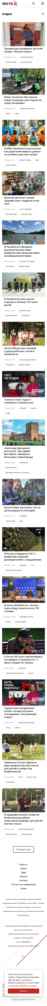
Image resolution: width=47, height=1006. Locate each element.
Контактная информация (23, 884)
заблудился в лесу (26, 617)
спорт (20, 777)
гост (32, 565)
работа (17, 728)
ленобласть (10, 266)
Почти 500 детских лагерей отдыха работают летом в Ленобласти (20, 351)
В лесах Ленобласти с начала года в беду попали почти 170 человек (21, 608)
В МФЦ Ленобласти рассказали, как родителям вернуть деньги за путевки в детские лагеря (22, 151)
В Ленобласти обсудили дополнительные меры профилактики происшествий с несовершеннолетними (22, 251)
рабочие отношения (14, 570)
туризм (33, 408)
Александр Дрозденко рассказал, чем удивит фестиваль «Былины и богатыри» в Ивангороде (18, 452)
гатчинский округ (26, 57)
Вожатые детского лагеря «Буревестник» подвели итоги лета (21, 200)
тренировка (10, 782)
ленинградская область (15, 673)
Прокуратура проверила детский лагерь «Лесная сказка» (23, 50)
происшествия (20, 622)
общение (23, 565)
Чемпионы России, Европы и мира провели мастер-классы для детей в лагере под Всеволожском (21, 767)
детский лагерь (26, 62)
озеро (8, 113)
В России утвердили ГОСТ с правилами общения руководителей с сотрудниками (22, 556)
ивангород (24, 462)
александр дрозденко (28, 360)
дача (21, 521)
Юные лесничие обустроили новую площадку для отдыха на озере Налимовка (23, 99)
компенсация (11, 165)
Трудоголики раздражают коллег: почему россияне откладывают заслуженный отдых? (20, 713)
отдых (17, 113)
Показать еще (23, 849)
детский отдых (11, 62)
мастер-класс (32, 777)
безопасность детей (27, 261)
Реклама (23, 880)
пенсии (30, 673)
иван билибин (11, 467)
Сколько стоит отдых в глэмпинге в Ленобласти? (19, 401)
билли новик (10, 521)
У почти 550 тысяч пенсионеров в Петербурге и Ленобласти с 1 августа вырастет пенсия (23, 659)
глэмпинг (23, 408)
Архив (24, 888)
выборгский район (27, 108)
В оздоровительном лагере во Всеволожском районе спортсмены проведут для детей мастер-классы (23, 819)
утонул (8, 622)
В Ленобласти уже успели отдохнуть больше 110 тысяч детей (21, 301)
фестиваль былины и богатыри (17, 472)
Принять (23, 991)
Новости (23, 864)
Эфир (23, 872)
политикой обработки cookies (23, 985)
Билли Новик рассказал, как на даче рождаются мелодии (22, 509)
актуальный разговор (26, 723)
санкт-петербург (26, 209)
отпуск (8, 728)
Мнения (23, 876)
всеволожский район (26, 829)
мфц (36, 160)
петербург (23, 516)
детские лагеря (11, 315)
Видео (23, 868)
